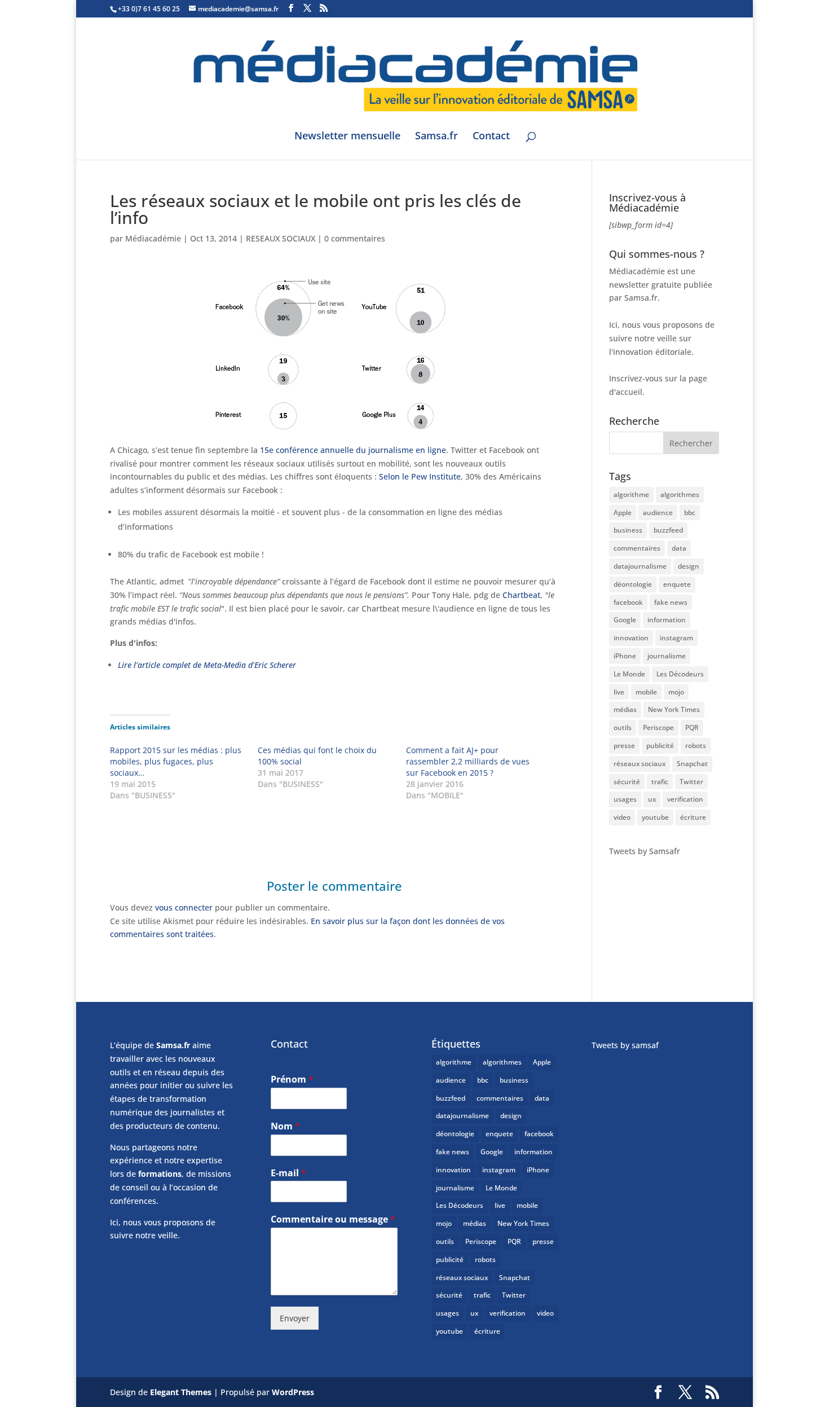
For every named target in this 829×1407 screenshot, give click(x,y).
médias (625, 709)
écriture (693, 817)
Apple (623, 512)
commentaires (637, 548)
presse (624, 745)
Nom (285, 1126)
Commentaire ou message (333, 1219)
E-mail (288, 1173)
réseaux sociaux (639, 763)
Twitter (691, 781)
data (679, 548)
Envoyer (295, 1318)
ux (652, 799)
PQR (692, 727)
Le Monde (629, 674)
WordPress (293, 1392)
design (688, 566)
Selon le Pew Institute (420, 476)
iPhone (625, 656)
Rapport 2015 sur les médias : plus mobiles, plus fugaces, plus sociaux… (175, 761)
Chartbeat (521, 595)
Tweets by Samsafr (644, 851)
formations (160, 1173)
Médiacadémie (153, 238)
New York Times (674, 709)
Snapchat (692, 763)
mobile (646, 692)
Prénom (292, 1079)
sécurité (627, 781)
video (622, 817)
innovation (631, 638)
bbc (689, 512)
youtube (655, 817)
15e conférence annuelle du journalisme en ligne (353, 450)
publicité (660, 745)
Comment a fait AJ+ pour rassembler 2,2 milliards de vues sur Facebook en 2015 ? (468, 761)
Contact (491, 136)
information (666, 620)
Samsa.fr (436, 136)
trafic (659, 781)
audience (658, 512)
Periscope (658, 727)
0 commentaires (354, 238)
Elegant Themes (180, 1392)
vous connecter (184, 907)
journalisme (666, 656)
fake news (670, 602)
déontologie (633, 584)
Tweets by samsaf (625, 1045)
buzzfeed (668, 530)
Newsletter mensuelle (347, 136)
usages (625, 799)
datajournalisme (640, 566)
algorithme (631, 494)
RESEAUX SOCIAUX (280, 238)
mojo (676, 692)
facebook (628, 602)
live (619, 692)
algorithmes (679, 494)
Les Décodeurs (680, 674)
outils (623, 727)
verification (685, 799)
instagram (676, 638)
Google (625, 620)
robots (695, 745)
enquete (677, 584)
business (628, 530)
